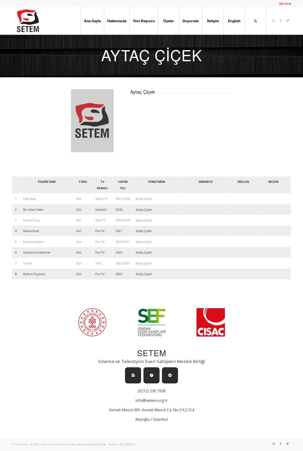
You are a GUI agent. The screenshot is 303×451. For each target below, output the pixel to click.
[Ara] (255, 21)
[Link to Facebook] (280, 20)
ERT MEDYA (127, 444)
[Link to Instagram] (273, 20)
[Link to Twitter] (287, 20)
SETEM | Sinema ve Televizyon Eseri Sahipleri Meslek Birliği (68, 444)
